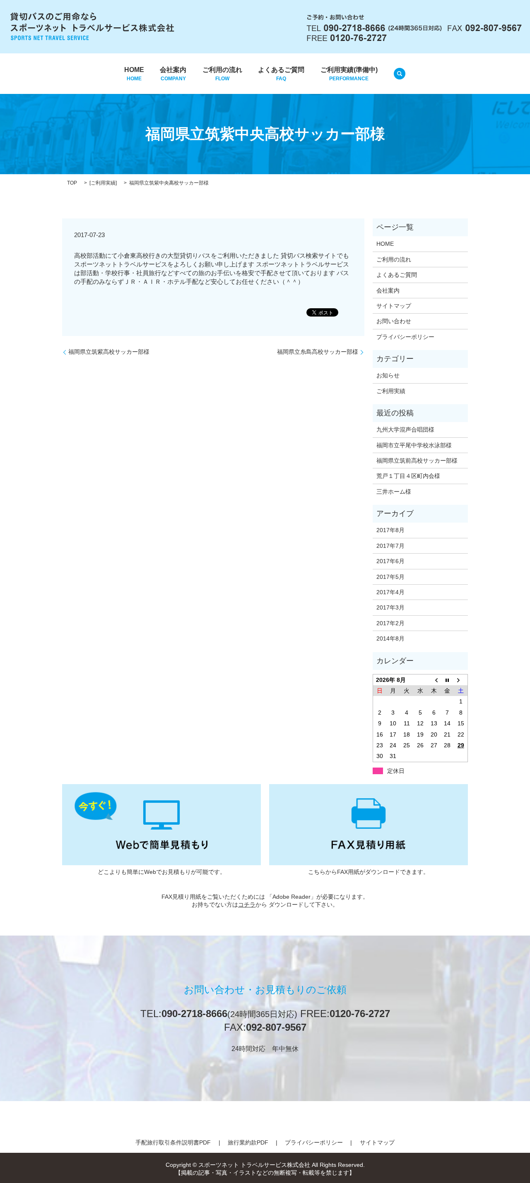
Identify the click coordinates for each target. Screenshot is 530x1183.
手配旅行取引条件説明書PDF (173, 1142)
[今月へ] (447, 679)
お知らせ (388, 375)
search (399, 73)
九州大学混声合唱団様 (405, 429)
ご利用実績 (103, 183)
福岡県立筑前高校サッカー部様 (417, 460)
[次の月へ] (461, 679)
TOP (72, 183)
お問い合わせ (393, 321)
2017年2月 (390, 623)
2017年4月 (390, 592)
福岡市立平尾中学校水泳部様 (414, 445)
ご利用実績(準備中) (349, 74)
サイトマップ (393, 305)
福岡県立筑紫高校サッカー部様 (108, 351)
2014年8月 (390, 638)
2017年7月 (390, 545)
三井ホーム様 (393, 491)
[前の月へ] (434, 679)
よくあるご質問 (281, 74)
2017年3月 (390, 607)
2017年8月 (390, 530)
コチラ (246, 904)
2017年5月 (390, 577)
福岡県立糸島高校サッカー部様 (317, 351)
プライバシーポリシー (405, 337)
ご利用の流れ (222, 74)
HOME (134, 74)
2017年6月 (390, 561)
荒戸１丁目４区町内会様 (408, 476)
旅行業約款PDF (248, 1142)
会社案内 (173, 74)
